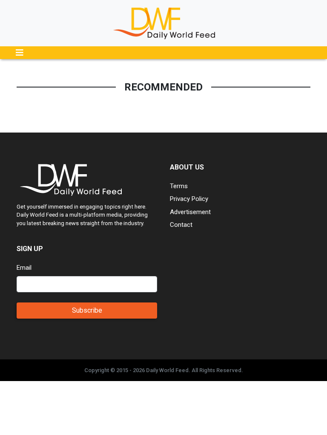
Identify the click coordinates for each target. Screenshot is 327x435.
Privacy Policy (189, 199)
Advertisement (190, 212)
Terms (179, 186)
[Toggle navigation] (19, 52)
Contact (181, 225)
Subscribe (87, 310)
